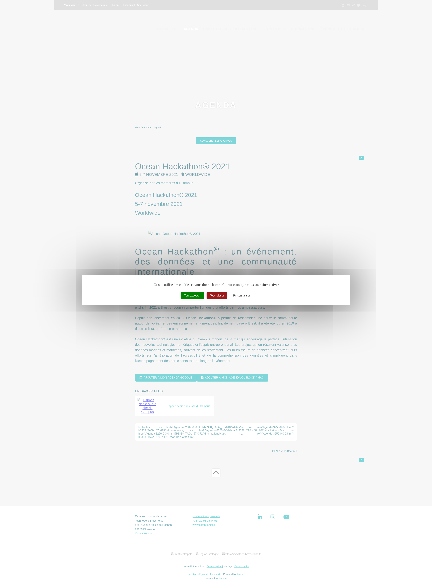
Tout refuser (217, 295)
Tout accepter (192, 295)
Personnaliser (241, 295)
